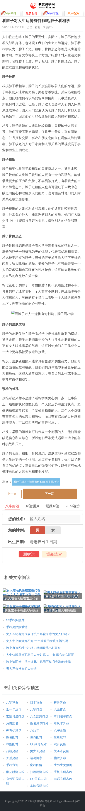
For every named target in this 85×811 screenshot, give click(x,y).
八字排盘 (36, 709)
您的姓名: (16, 519)
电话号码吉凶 (63, 779)
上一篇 (11, 494)
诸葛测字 (36, 758)
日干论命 (36, 702)
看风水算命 (61, 723)
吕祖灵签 (12, 751)
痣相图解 (36, 765)
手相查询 (12, 765)
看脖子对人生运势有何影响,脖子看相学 (36, 481)
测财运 (29, 554)
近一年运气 (13, 709)
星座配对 (60, 737)
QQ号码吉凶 (38, 779)
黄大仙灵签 (37, 751)
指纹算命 (60, 758)
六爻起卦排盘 (39, 716)
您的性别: (16, 530)
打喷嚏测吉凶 (39, 772)
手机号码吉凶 (63, 772)
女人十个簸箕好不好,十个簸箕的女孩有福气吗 (37, 641)
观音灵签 (60, 744)
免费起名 (12, 723)
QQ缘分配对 (38, 744)
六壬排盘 (60, 709)
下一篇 (49, 493)
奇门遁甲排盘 (63, 716)
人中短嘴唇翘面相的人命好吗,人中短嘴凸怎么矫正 (40, 655)
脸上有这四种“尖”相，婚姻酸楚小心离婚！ (35, 648)
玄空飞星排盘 (15, 716)
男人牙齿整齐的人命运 (21, 668)
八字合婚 (60, 730)
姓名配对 (12, 737)
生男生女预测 (63, 765)
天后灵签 (12, 758)
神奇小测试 (13, 730)
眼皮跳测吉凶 (15, 772)
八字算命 (12, 702)
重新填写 (54, 554)
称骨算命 (60, 702)
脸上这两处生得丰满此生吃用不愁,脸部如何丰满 (38, 661)
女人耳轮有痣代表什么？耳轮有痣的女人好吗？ (38, 634)
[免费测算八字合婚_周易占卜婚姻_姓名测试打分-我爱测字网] (42, 5)
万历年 (34, 730)
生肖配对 (36, 737)
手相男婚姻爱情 (16, 627)
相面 (37, 27)
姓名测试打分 (39, 723)
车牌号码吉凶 (39, 786)
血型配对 (12, 744)
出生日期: (16, 542)
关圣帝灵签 (61, 751)
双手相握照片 (15, 620)
